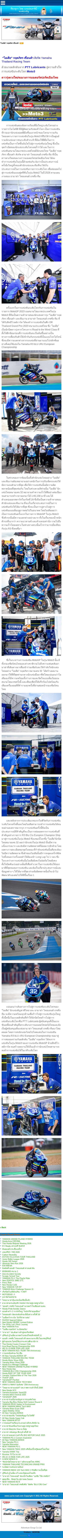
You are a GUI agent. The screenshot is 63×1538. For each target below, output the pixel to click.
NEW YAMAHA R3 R (11, 1482)
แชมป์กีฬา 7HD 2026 (11, 1252)
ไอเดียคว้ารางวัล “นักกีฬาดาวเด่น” (16, 1317)
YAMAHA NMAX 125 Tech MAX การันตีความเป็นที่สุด (24, 1470)
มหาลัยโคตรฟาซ (9, 1297)
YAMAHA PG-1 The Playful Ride (16, 1278)
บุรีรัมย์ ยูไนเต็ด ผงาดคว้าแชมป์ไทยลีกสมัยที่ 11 (22, 1335)
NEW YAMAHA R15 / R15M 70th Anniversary (21, 1351)
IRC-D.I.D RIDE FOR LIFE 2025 (15, 1457)
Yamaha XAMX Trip (10, 1452)
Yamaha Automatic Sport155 (14, 1392)
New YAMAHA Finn (10, 1327)
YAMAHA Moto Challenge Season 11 (17, 1289)
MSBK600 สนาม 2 (10, 1271)
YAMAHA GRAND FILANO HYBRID (17, 1239)
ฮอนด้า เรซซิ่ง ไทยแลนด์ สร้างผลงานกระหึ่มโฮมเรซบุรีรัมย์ (26, 1338)
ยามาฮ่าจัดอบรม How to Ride (14, 1429)
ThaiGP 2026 (7, 1378)
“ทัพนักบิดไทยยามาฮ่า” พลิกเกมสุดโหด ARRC (21, 1462)
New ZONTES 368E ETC (13, 1280)
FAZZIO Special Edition (12, 1320)
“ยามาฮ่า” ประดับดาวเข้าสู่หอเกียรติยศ (18, 1332)
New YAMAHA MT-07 (11, 1420)
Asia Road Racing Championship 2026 (18, 1346)
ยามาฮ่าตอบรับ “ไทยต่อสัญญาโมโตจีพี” (18, 1416)
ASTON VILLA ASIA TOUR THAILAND (18, 1257)
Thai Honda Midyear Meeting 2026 (16, 1243)
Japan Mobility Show (11, 1411)
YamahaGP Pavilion (10, 1380)
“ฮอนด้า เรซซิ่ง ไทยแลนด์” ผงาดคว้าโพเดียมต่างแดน (23, 1306)
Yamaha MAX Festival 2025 (14, 1395)
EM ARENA (7, 1266)
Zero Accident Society (11, 1274)
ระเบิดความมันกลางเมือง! (12, 1467)
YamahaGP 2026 (9, 1397)
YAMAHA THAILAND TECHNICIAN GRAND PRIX (23, 1464)
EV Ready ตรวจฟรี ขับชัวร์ (13, 1246)
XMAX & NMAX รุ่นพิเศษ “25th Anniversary (20, 1385)
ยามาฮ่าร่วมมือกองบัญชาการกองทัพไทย (19, 1399)
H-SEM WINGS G (9, 1459)
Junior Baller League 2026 (13, 1259)
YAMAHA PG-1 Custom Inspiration (17, 1438)
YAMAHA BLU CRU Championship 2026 (19, 1371)
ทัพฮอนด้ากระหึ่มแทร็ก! (12, 1249)
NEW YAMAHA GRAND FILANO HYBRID (20, 1367)
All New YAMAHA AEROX (13, 1440)
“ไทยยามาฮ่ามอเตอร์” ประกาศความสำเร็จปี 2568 (22, 1388)
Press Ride (7, 1283)
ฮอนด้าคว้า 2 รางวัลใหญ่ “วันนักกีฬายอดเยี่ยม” (21, 1311)
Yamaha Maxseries (10, 1444)
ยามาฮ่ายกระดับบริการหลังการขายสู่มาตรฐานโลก (23, 1303)
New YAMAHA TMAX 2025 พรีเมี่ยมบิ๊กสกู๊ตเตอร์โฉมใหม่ (25, 1449)
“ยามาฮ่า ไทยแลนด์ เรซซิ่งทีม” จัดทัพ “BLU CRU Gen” (24, 1484)
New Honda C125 (9, 1285)
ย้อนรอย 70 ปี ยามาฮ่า (11, 1454)
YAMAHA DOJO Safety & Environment (18, 1404)
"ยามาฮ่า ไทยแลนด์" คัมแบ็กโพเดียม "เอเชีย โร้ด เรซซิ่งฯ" (26, 1476)
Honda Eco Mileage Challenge (15, 1365)
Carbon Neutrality (9, 1255)
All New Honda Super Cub (13, 1418)
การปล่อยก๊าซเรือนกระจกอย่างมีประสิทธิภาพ (20, 1423)
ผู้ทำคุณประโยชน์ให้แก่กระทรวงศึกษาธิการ (20, 1341)
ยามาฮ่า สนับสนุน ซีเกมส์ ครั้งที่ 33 (16, 1432)
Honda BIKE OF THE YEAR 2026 (16, 1373)
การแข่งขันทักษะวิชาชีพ (12, 1353)
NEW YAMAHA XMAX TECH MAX (17, 1382)
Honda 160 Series (9, 1261)
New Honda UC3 (9, 1390)
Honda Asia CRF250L (11, 1241)
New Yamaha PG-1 (10, 1442)
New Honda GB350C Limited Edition (17, 1322)
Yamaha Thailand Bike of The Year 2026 (19, 1375)
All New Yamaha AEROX (12, 1413)
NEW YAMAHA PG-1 (11, 1446)
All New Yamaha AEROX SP (14, 1356)
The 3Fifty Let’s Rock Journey (15, 1324)
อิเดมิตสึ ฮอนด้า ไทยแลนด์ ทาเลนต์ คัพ (18, 1268)
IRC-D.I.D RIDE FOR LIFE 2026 (15, 1348)
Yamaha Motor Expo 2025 (13, 1409)
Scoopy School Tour (10, 1276)
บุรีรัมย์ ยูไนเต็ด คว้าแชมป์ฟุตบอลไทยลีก (19, 1473)
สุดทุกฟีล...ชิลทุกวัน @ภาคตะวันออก (17, 1479)
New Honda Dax (9, 1369)
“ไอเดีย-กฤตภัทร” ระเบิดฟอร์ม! (14, 1329)
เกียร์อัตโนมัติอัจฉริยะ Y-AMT (14, 1292)
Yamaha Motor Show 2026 (13, 1362)
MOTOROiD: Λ (8, 1294)
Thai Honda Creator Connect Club (16, 1344)
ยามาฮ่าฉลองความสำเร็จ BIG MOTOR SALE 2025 (23, 1435)
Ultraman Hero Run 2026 (12, 1263)
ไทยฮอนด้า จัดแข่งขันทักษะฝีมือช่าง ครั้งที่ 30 (21, 1314)
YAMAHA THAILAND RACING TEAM (18, 1358)
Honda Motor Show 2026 (12, 1360)
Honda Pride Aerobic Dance (13, 1309)
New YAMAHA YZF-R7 (12, 1287)
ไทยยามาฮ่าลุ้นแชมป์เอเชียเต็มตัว (16, 1300)
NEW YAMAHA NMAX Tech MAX (16, 1406)
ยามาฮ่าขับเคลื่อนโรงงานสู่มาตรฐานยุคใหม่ (20, 1426)
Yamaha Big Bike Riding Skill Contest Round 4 (22, 1402)
